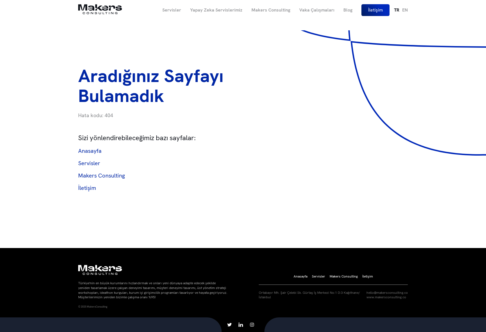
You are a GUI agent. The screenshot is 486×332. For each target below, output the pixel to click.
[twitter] (229, 324)
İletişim (375, 10)
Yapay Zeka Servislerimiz (216, 10)
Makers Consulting (270, 10)
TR (396, 10)
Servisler (171, 10)
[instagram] (252, 324)
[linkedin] (240, 324)
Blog (347, 10)
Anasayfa (90, 150)
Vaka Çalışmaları (316, 10)
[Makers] (100, 10)
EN (405, 10)
